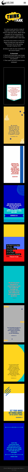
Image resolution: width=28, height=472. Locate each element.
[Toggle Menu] (25, 2)
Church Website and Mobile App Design (13, 468)
